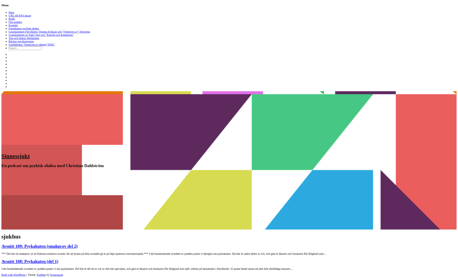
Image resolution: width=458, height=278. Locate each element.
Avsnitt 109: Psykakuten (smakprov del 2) (39, 246)
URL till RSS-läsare (20, 15)
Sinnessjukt (15, 156)
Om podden (15, 22)
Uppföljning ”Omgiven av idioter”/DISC (32, 44)
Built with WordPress (13, 274)
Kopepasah (56, 274)
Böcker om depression (21, 41)
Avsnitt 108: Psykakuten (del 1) (29, 261)
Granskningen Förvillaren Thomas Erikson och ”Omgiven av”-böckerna (49, 31)
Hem (11, 12)
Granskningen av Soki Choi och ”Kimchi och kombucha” (41, 34)
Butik (12, 18)
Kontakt (13, 25)
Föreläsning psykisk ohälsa (24, 28)
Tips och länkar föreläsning (24, 38)
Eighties (41, 274)
